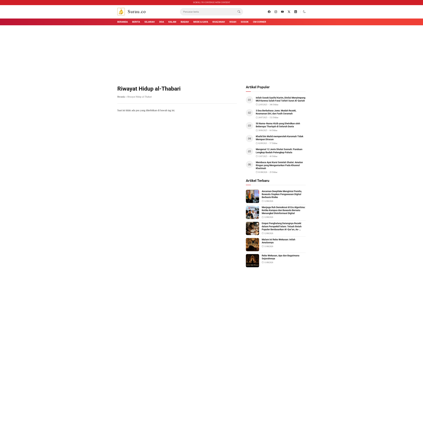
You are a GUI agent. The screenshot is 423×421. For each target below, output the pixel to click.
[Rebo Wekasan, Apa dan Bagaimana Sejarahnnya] (252, 264)
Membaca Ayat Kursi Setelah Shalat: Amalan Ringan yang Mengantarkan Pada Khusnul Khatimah (279, 165)
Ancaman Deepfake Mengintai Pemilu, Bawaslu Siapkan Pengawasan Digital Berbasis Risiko (282, 194)
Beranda (122, 21)
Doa (161, 21)
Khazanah (218, 21)
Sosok (245, 21)
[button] (304, 11)
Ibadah (185, 21)
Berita (136, 21)
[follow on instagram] (276, 12)
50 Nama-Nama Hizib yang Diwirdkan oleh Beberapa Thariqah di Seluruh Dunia (278, 125)
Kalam (172, 21)
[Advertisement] (211, 53)
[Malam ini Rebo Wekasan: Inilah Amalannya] (252, 248)
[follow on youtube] (282, 12)
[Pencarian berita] (239, 11)
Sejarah (149, 21)
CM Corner (259, 21)
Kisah (233, 21)
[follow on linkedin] (296, 12)
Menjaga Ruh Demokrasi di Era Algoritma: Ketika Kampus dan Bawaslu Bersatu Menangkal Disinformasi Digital (283, 210)
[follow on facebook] (269, 12)
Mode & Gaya (200, 21)
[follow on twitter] (289, 12)
